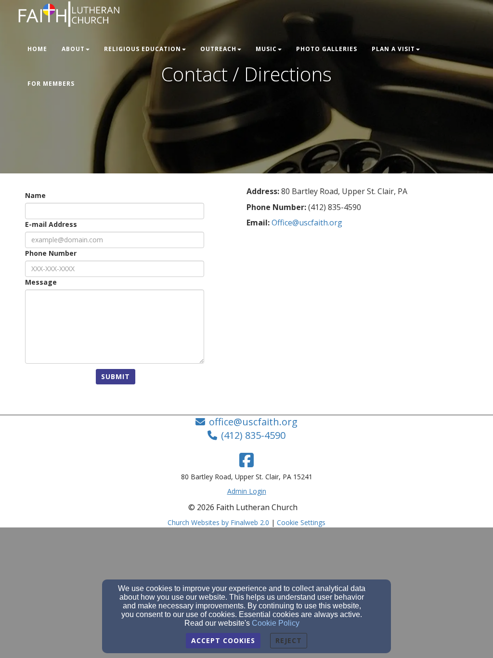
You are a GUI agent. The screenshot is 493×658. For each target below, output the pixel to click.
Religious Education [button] (142, 49)
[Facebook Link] (246, 460)
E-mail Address (51, 224)
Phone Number (51, 253)
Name (35, 195)
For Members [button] (51, 83)
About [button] (73, 49)
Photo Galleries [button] (326, 49)
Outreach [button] (218, 49)
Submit (115, 376)
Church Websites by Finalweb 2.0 (218, 522)
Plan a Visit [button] (393, 49)
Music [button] (266, 49)
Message (41, 282)
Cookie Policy (275, 623)
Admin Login (246, 491)
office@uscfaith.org (253, 421)
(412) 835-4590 (253, 435)
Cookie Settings (301, 522)
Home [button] (37, 49)
